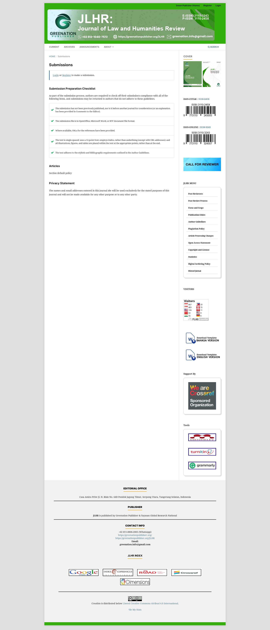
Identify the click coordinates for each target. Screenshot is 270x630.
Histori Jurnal (194, 271)
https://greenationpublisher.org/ (135, 535)
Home (52, 56)
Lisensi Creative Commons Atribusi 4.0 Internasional (150, 603)
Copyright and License (198, 250)
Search (214, 47)
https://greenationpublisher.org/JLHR (135, 538)
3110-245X (203, 99)
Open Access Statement (199, 242)
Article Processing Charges (200, 235)
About (108, 47)
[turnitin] (202, 453)
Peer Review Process (198, 200)
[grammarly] (202, 466)
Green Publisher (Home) (188, 5)
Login (218, 5)
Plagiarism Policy (196, 228)
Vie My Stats (135, 609)
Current (54, 47)
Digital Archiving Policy (199, 264)
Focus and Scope (196, 208)
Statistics (192, 257)
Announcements (89, 47)
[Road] (152, 572)
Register (207, 5)
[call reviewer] (202, 170)
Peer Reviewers (195, 193)
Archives (69, 47)
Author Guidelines (197, 221)
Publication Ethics (196, 215)
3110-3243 (205, 127)
